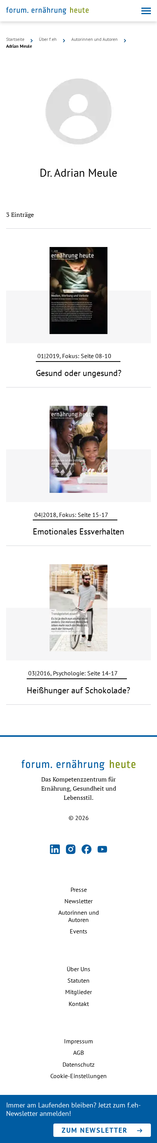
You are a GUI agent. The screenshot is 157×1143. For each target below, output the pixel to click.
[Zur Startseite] (47, 11)
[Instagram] (71, 850)
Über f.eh (48, 39)
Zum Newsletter (95, 1130)
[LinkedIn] (55, 850)
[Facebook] (86, 850)
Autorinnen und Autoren (94, 39)
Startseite (15, 39)
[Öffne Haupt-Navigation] (146, 11)
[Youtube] (102, 850)
